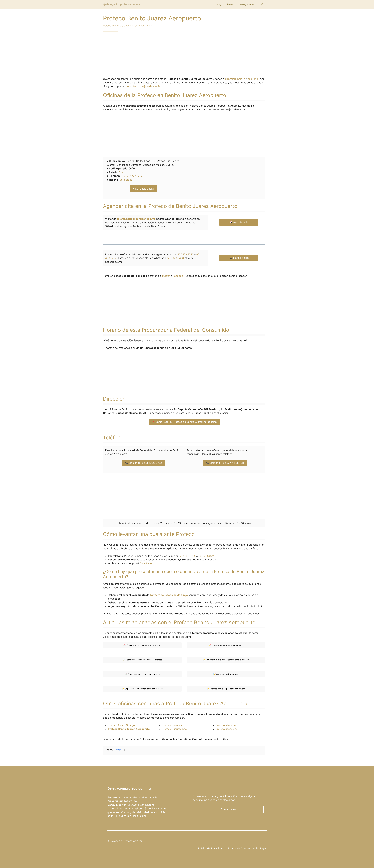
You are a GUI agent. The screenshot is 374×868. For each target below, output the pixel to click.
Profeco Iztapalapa (227, 729)
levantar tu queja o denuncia (143, 86)
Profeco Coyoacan (172, 725)
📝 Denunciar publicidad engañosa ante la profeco (226, 660)
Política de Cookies (239, 848)
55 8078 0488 (175, 258)
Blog (219, 4)
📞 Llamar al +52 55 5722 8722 (143, 462)
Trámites (228, 4)
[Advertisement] (184, 55)
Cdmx (122, 172)
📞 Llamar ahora (239, 257)
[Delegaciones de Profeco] (122, 4)
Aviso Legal (260, 848)
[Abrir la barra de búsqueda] (262, 4)
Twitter (166, 275)
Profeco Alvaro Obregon (122, 725)
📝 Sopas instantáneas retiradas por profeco (142, 689)
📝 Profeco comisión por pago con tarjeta (226, 689)
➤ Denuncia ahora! (143, 188)
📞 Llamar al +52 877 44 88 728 (225, 462)
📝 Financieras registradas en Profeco (225, 645)
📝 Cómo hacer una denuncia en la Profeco (142, 645)
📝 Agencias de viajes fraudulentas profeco (142, 660)
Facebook (178, 275)
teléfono (253, 78)
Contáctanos (228, 809)
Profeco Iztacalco (226, 725)
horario (241, 78)
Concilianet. (146, 563)
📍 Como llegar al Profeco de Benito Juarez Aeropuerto (184, 421)
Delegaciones (247, 4)
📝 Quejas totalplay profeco (226, 674)
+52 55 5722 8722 (131, 175)
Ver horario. (126, 179)
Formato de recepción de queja (169, 595)
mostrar (119, 750)
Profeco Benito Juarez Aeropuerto (129, 729)
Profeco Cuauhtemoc (174, 729)
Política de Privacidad (211, 848)
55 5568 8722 (185, 254)
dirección (230, 78)
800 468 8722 (207, 555)
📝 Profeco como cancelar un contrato (142, 674)
